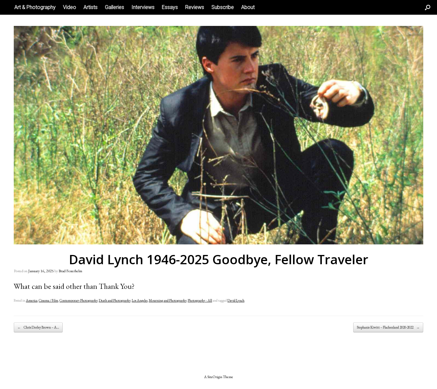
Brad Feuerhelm (70, 271)
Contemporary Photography (79, 300)
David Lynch (235, 300)
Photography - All (200, 300)
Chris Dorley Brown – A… (38, 327)
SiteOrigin (214, 376)
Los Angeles (139, 300)
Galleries (114, 7)
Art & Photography (35, 7)
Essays (170, 7)
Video (69, 7)
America (31, 300)
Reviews (194, 7)
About (248, 7)
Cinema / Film (48, 300)
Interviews (143, 7)
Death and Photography (115, 300)
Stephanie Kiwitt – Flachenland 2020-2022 (388, 327)
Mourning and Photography (168, 300)
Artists (90, 7)
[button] (427, 7)
